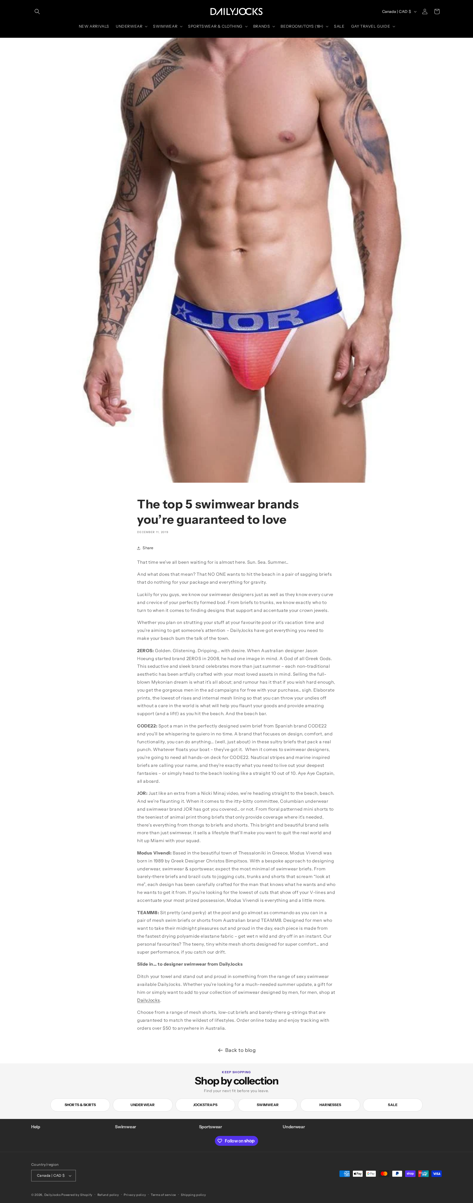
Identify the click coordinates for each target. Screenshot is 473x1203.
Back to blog (240, 1050)
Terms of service (163, 1195)
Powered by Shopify (77, 1195)
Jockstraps (205, 1105)
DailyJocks (148, 1000)
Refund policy (108, 1195)
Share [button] (148, 547)
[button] (37, 11)
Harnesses (330, 1105)
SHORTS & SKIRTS (80, 1105)
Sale (392, 1105)
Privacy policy (135, 1195)
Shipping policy (193, 1195)
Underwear (143, 1105)
